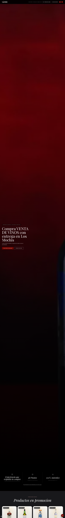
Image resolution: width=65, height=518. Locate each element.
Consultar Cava (19, 248)
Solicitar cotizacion (8, 248)
